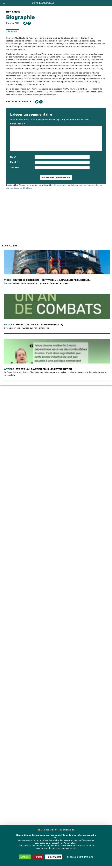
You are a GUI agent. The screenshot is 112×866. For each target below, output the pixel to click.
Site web (14, 167)
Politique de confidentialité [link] (79, 857)
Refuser (38, 857)
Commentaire (17, 124)
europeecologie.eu (43, 3)
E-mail (14, 162)
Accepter (24, 857)
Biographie (20, 17)
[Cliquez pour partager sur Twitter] (25, 23)
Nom (13, 157)
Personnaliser (54, 857)
